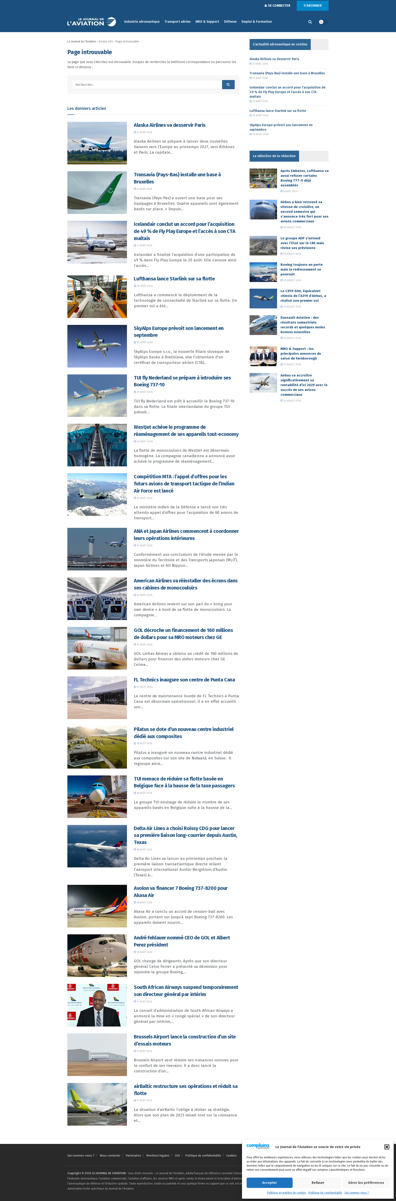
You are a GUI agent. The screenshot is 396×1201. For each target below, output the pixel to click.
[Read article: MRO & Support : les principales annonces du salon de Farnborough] (263, 356)
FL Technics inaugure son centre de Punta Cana (184, 680)
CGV (177, 1155)
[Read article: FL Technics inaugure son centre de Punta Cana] (97, 697)
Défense (230, 22)
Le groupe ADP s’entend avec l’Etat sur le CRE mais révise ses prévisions (302, 243)
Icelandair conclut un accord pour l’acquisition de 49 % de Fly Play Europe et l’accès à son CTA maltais (184, 231)
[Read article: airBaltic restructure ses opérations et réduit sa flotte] (97, 1104)
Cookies (231, 1155)
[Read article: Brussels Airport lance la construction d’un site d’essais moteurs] (97, 1054)
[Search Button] (310, 22)
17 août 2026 (144, 1001)
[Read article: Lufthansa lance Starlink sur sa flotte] (97, 296)
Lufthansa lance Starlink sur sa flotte (174, 279)
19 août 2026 (144, 498)
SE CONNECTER (278, 6)
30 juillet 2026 (292, 227)
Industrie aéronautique (142, 22)
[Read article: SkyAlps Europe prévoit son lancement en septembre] (97, 346)
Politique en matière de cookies (286, 1192)
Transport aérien (177, 22)
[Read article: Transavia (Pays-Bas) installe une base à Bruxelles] (97, 192)
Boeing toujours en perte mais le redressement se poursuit (301, 269)
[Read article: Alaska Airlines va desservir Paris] (97, 143)
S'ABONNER (313, 5)
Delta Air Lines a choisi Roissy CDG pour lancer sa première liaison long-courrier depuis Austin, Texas (185, 835)
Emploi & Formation (257, 22)
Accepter (269, 1183)
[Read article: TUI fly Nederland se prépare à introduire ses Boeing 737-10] (97, 395)
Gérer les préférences (366, 1183)
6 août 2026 (290, 191)
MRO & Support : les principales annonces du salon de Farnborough (300, 353)
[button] (387, 1147)
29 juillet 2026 (292, 280)
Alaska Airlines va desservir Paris (170, 125)
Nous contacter (110, 1155)
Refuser (318, 1183)
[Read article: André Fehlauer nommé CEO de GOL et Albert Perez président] (97, 955)
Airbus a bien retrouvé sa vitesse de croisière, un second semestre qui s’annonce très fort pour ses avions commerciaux (304, 211)
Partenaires (133, 1155)
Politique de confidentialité (325, 1192)
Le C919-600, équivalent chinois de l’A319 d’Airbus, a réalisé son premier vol (303, 296)
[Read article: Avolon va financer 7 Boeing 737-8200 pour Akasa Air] (97, 906)
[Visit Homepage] (92, 22)
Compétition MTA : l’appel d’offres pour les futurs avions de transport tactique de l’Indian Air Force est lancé (184, 483)
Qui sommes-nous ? (356, 1192)
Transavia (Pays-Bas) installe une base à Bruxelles (287, 73)
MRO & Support (207, 22)
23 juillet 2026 (292, 338)
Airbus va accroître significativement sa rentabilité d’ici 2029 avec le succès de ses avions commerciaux (303, 385)
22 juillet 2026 (292, 400)
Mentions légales (158, 1155)
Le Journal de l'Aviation (81, 41)
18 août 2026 (144, 743)
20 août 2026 (144, 286)
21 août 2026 (144, 132)
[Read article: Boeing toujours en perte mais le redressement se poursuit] (263, 272)
